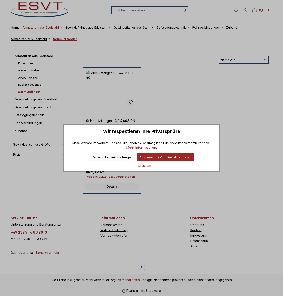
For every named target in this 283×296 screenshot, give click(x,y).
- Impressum (141, 165)
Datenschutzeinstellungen (112, 157)
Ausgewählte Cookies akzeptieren (165, 157)
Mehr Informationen (141, 147)
